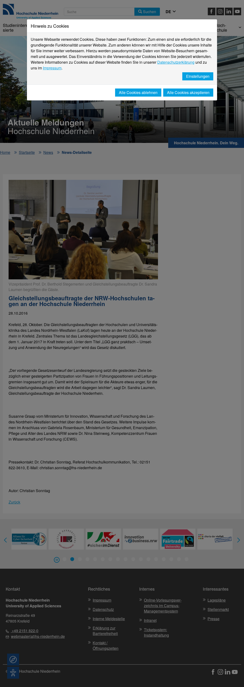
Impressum (52, 68)
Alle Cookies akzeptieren (188, 92)
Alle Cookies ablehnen (138, 92)
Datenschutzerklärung (175, 62)
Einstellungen (197, 76)
